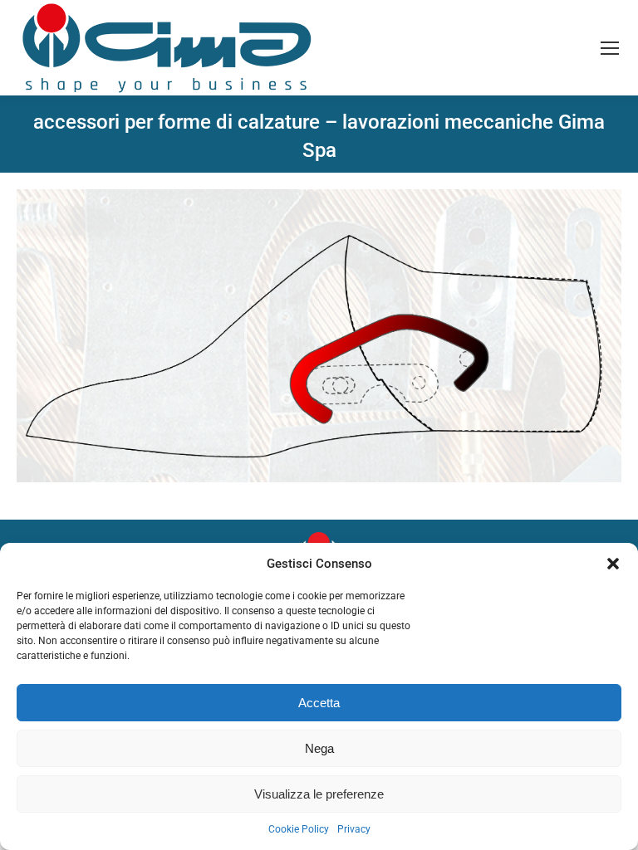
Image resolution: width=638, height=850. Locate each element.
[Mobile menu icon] (609, 48)
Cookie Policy (298, 829)
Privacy (354, 829)
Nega (319, 748)
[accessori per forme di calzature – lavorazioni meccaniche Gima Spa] (319, 335)
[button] (613, 563)
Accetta (319, 703)
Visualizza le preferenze (319, 794)
